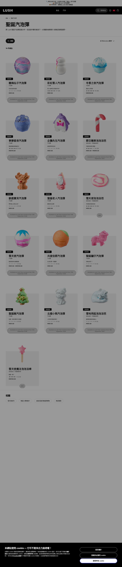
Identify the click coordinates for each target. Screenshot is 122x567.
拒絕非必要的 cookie (98, 555)
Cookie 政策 (17, 556)
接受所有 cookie (98, 561)
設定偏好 (98, 550)
